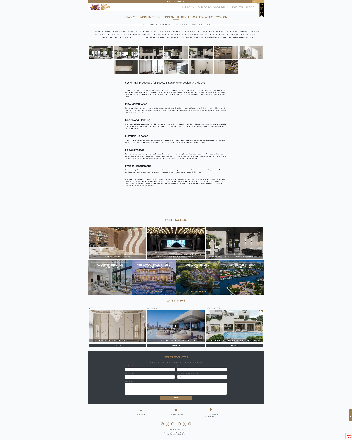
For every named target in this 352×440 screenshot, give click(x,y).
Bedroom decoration (232, 31)
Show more (117, 345)
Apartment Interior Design (216, 31)
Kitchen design (223, 34)
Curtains (119, 34)
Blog (223, 7)
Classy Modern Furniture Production (196, 31)
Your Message (130, 381)
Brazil (183, 434)
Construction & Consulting (213, 37)
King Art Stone (127, 34)
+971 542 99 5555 (141, 414)
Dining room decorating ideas (142, 34)
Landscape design (164, 31)
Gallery (235, 7)
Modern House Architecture (147, 37)
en (258, 3)
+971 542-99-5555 (181, 1)
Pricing (241, 7)
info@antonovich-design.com (176, 414)
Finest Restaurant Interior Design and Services (243, 34)
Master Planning (198, 37)
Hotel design (175, 37)
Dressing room (113, 37)
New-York (179, 434)
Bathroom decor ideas (160, 34)
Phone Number (130, 373)
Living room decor (100, 34)
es (257, 5)
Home (184, 7)
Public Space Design (163, 37)
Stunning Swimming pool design (194, 34)
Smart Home (133, 37)
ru (258, 10)
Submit (176, 398)
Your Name (129, 366)
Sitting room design (151, 31)
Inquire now (258, 1)
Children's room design (175, 34)
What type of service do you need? (188, 373)
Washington (173, 434)
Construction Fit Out (178, 31)
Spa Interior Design (211, 34)
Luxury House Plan (186, 37)
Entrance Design (255, 31)
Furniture (207, 7)
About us (216, 7)
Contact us (250, 7)
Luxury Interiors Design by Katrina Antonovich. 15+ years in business (112, 31)
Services (200, 7)
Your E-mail (181, 366)
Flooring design (102, 37)
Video (229, 7)
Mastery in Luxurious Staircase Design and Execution (238, 37)
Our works (191, 7)
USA (176, 431)
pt (257, 8)
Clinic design (111, 34)
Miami (168, 434)
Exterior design (139, 31)
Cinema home (123, 37)
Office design (244, 31)
